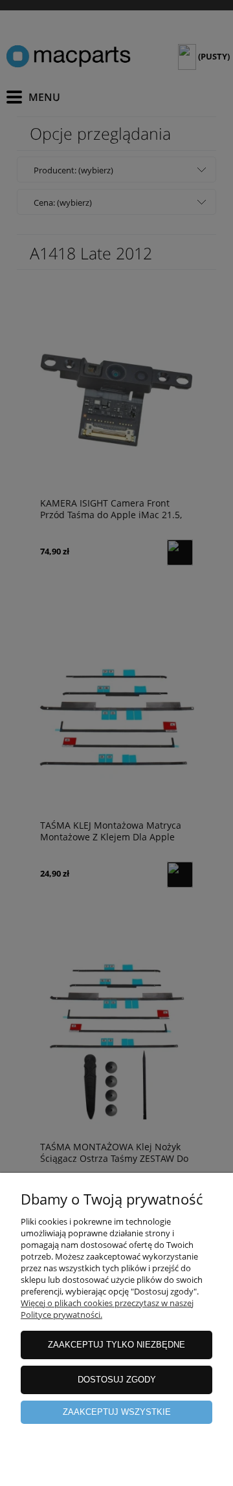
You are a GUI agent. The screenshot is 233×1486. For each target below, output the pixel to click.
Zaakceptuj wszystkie (117, 1412)
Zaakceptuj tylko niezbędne (116, 1344)
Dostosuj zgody (117, 1379)
